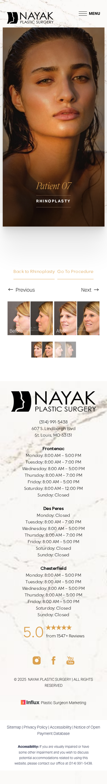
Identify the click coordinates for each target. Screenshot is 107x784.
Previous (25, 290)
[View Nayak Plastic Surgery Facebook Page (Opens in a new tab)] (53, 663)
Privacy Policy (35, 727)
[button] (83, 14)
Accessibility (61, 727)
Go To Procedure (75, 271)
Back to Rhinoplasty (34, 271)
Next (86, 290)
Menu (94, 13)
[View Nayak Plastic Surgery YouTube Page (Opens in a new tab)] (70, 663)
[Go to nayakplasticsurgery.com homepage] (30, 13)
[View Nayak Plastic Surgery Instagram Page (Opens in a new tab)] (36, 663)
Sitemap (14, 727)
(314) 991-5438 (80, 763)
